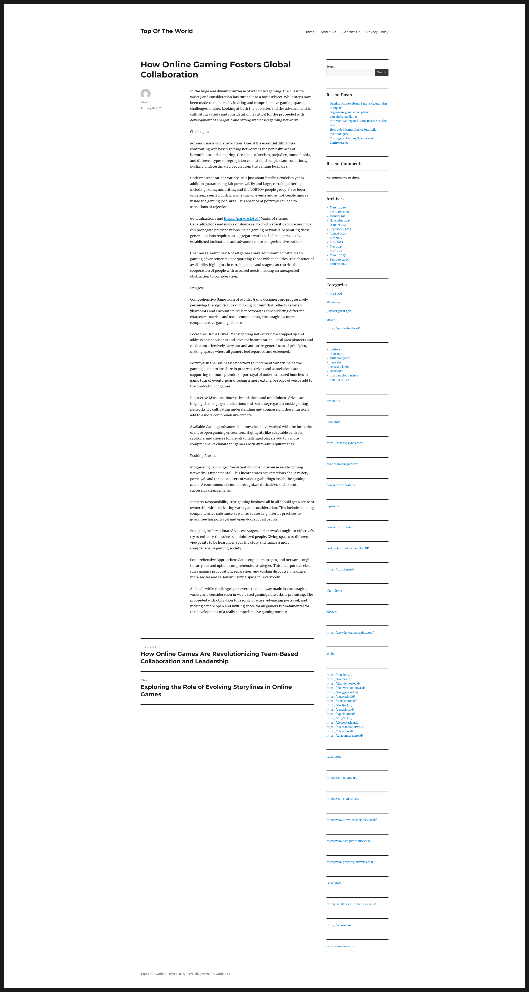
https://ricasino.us (338, 925)
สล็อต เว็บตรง (334, 590)
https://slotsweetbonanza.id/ (345, 688)
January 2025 (338, 264)
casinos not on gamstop (342, 464)
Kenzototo (333, 401)
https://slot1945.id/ (339, 705)
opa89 (330, 320)
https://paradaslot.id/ (242, 218)
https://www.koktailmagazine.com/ (350, 633)
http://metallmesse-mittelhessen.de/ (351, 904)
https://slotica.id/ (338, 679)
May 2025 (336, 246)
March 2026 (338, 207)
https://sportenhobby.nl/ (343, 328)
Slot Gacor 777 (339, 380)
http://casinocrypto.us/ (341, 778)
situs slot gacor (340, 358)
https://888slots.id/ (339, 675)
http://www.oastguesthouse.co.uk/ (349, 841)
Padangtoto (334, 757)
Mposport (336, 354)
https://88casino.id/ (339, 731)
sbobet (330, 654)
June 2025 (336, 242)
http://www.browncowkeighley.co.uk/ (351, 820)
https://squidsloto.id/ (340, 714)
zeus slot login (339, 367)
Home (309, 32)
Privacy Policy (377, 32)
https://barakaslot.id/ (340, 696)
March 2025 (338, 255)
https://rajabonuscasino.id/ (344, 735)
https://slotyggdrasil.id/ (342, 692)
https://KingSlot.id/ (339, 718)
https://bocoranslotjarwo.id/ (345, 727)
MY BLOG (336, 293)
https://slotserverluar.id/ (343, 722)
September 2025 (340, 229)
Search (331, 66)
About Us (328, 32)
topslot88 (332, 506)
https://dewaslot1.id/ (340, 709)
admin (145, 102)
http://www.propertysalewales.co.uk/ (351, 862)
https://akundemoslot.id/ (343, 683)
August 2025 (338, 233)
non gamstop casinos (344, 375)
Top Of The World (167, 31)
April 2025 (336, 251)
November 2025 (340, 220)
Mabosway (333, 302)
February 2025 (339, 259)
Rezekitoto (333, 422)
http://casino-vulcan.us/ (342, 799)
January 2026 (338, 216)
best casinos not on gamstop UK (347, 548)
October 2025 (338, 225)
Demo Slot (336, 371)
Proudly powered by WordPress (209, 974)
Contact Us (351, 32)
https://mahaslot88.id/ (341, 701)
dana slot (336, 362)
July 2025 (336, 238)
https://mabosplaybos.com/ (344, 443)
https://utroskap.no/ (340, 569)
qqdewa (335, 349)
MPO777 (332, 611)
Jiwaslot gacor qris (338, 311)
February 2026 (339, 212)
